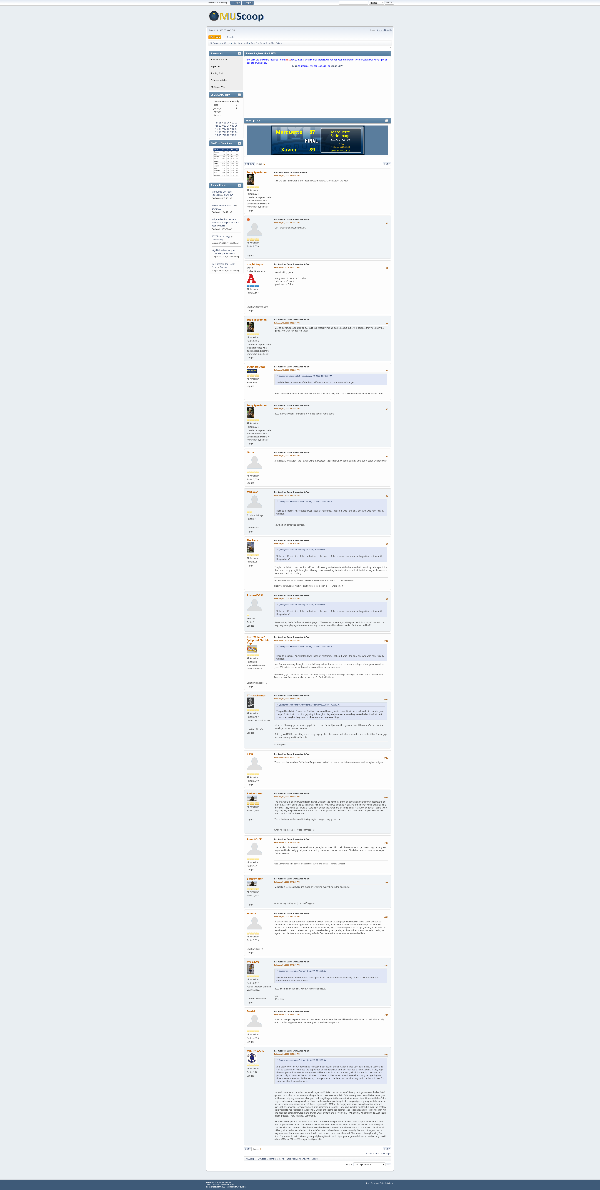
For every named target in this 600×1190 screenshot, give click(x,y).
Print (387, 164)
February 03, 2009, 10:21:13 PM (287, 267)
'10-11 (234, 135)
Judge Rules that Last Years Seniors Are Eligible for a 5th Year (225, 222)
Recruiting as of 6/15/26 (223, 205)
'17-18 (226, 129)
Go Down (249, 164)
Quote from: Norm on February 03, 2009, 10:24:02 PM (302, 549)
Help (367, 1183)
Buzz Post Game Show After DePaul (290, 172)
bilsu (250, 754)
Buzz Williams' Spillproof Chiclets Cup (258, 640)
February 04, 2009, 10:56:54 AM (287, 1054)
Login (295, 66)
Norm (250, 452)
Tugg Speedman (257, 172)
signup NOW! (337, 66)
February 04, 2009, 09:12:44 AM (287, 842)
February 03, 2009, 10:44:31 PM (287, 699)
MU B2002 (253, 961)
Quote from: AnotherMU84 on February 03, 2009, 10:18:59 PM (305, 376)
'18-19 (218, 129)
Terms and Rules (377, 1183)
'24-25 (218, 122)
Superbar (215, 66)
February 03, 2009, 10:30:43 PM (287, 640)
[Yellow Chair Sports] (249, 678)
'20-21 (226, 125)
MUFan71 (253, 492)
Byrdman (224, 267)
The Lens (252, 540)
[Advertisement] (317, 92)
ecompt (251, 913)
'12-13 (218, 135)
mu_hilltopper (256, 264)
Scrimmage (340, 135)
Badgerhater (255, 793)
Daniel (251, 1011)
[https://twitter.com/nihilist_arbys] (249, 302)
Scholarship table (384, 30)
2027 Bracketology (221, 236)
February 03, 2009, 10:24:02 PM (287, 455)
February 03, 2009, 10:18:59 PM (287, 175)
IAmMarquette (256, 366)
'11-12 (226, 135)
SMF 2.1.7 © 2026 (213, 1184)
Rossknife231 (255, 595)
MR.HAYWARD (255, 1050)
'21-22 (218, 125)
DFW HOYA (228, 195)
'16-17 (234, 129)
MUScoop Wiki (218, 87)
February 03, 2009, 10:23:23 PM (287, 408)
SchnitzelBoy (217, 239)
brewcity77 (216, 209)
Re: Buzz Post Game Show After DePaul (292, 219)
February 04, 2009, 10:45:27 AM (287, 1014)
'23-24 (226, 122)
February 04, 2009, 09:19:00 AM (287, 965)
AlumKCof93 (254, 839)
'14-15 (226, 132)
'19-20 (234, 125)
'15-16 (218, 132)
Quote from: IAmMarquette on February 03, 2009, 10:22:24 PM (305, 501)
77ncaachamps (256, 695)
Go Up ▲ (390, 1183)
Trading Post (217, 73)
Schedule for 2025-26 (340, 150)
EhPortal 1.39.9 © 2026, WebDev (218, 1182)
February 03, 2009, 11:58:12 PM (287, 757)
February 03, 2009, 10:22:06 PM (287, 323)
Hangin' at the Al (219, 59)
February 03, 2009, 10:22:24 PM (287, 370)
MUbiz (222, 225)
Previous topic (372, 1153)
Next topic (386, 1153)
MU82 (234, 253)
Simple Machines (227, 1184)
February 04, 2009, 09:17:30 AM (287, 916)
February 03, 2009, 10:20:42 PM (287, 222)
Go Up (248, 1149)
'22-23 (234, 122)
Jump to (349, 1164)
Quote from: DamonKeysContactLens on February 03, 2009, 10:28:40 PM (309, 704)
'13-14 (234, 132)
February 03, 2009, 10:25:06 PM (287, 495)
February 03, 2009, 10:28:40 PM (287, 543)
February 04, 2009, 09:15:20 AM (287, 882)
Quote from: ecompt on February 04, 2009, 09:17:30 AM (302, 971)
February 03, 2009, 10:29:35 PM (287, 598)
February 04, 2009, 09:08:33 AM (287, 797)
